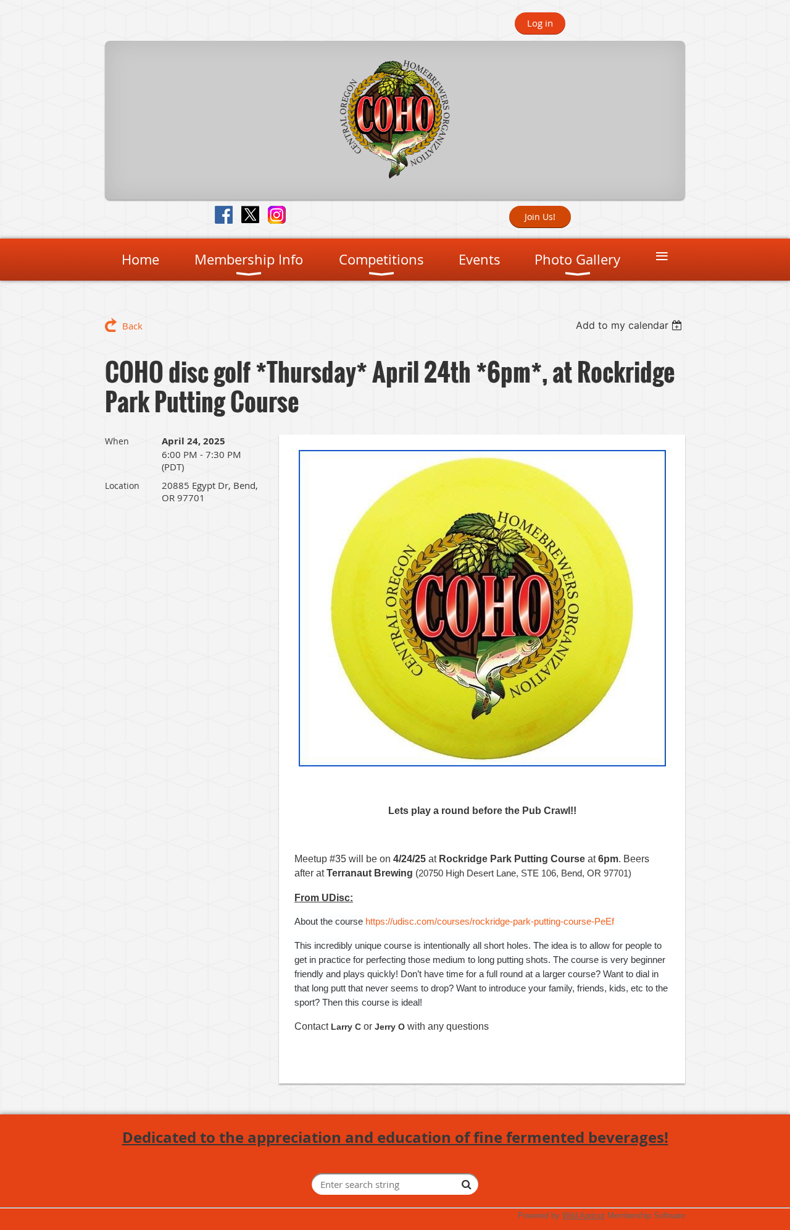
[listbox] (630, 325)
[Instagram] (277, 215)
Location (122, 485)
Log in (540, 23)
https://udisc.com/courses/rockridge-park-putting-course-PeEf (489, 921)
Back (132, 326)
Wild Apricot (583, 1215)
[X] (250, 215)
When (117, 441)
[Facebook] (224, 215)
